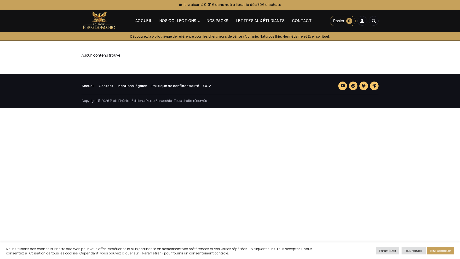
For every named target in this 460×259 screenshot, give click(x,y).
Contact (302, 20)
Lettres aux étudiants (260, 20)
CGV (207, 85)
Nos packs (218, 20)
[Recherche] (374, 21)
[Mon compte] (362, 21)
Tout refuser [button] (413, 250)
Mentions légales (132, 85)
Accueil (143, 20)
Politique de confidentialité (175, 85)
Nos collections (178, 20)
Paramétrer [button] (387, 250)
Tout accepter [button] (440, 250)
